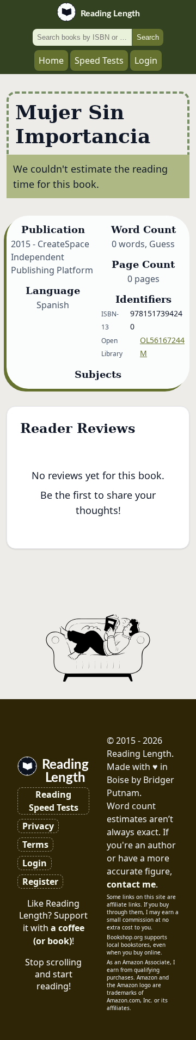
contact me (131, 884)
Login (145, 60)
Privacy (38, 826)
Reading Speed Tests (53, 800)
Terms (35, 845)
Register (40, 882)
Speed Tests (99, 60)
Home (51, 60)
